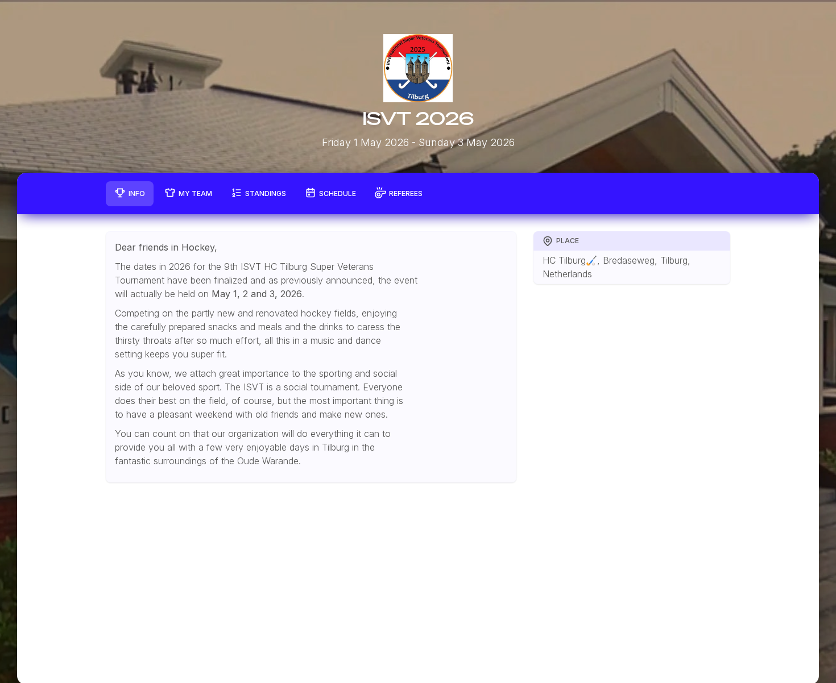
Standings (265, 193)
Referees (406, 193)
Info (137, 193)
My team (195, 193)
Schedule (337, 193)
